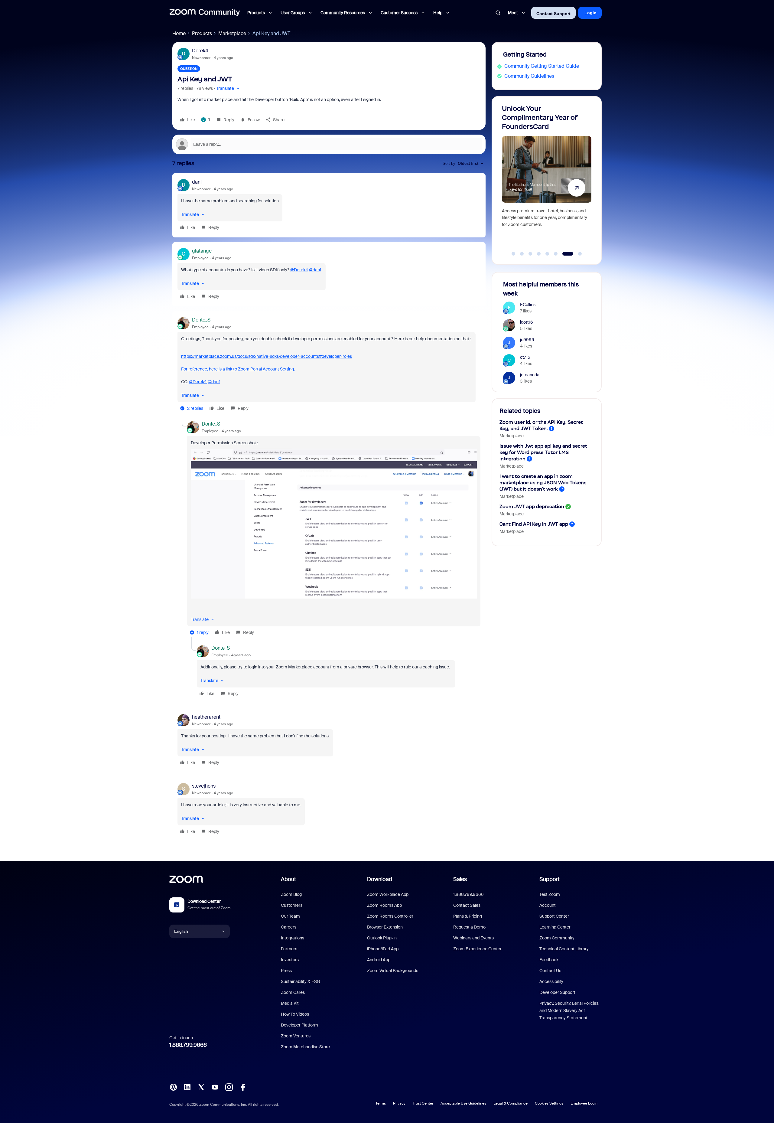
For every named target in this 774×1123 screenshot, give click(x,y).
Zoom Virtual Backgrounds (392, 970)
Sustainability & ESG (300, 981)
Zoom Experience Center (477, 949)
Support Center (554, 916)
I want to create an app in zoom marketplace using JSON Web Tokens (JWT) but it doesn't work (543, 482)
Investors (290, 959)
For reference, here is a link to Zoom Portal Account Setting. (238, 369)
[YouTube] (215, 1086)
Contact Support (553, 13)
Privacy (399, 1103)
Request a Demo (469, 927)
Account (547, 905)
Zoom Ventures (296, 1036)
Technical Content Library (564, 949)
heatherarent (206, 717)
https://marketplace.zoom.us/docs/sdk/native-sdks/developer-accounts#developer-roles (266, 356)
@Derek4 (299, 270)
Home (179, 33)
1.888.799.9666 (188, 1045)
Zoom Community (556, 938)
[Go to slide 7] (564, 254)
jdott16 (526, 322)
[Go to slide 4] (539, 254)
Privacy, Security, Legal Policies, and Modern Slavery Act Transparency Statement (569, 1010)
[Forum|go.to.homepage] (204, 12)
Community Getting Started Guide (541, 66)
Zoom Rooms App (384, 905)
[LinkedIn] (187, 1086)
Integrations (292, 938)
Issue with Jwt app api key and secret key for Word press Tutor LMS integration (543, 452)
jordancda (529, 374)
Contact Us (550, 970)
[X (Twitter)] (201, 1086)
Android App (378, 959)
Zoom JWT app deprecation (531, 506)
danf (197, 182)
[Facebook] (243, 1086)
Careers (288, 927)
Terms (381, 1103)
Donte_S (201, 320)
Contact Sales (466, 905)
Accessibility (551, 981)
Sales (460, 879)
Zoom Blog (291, 894)
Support (549, 879)
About (288, 879)
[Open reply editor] (329, 144)
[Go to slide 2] (522, 254)
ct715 (525, 357)
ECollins (527, 304)
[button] (228, 88)
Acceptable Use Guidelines (463, 1103)
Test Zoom (549, 894)
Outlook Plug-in (382, 938)
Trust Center (423, 1103)
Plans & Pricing (467, 916)
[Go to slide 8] (576, 254)
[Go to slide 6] (556, 254)
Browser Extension (385, 927)
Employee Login (584, 1103)
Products (202, 33)
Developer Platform (299, 1025)
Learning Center (555, 927)
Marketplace (232, 33)
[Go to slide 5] (547, 254)
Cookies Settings (549, 1103)
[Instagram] (229, 1086)
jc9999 (527, 339)
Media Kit (290, 1003)
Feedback (548, 959)
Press (286, 970)
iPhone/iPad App (382, 949)
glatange (202, 251)
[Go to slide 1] (513, 254)
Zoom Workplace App (387, 894)
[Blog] (173, 1086)
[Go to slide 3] (530, 254)
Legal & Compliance (510, 1103)
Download (379, 879)
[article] (328, 205)
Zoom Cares (293, 992)
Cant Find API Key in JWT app (533, 524)
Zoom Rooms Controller (390, 916)
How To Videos (295, 1014)
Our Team (290, 916)
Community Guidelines (529, 76)
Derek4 (200, 50)
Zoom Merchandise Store (305, 1047)
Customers (291, 905)
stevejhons (204, 786)
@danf (315, 270)
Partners (289, 949)
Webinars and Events (473, 938)
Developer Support (557, 992)
